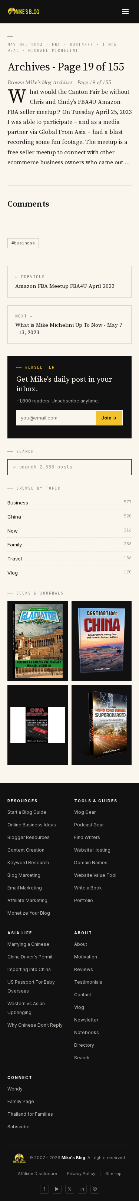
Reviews (83, 969)
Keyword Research (28, 862)
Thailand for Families (30, 1114)
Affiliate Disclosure (37, 1173)
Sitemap (113, 1173)
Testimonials (88, 982)
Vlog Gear (85, 812)
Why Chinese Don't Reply (35, 1025)
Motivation (85, 957)
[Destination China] (102, 641)
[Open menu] (125, 11)
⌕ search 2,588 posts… (44, 467)
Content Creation (25, 850)
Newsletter (86, 1020)
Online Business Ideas (31, 824)
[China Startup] (37, 725)
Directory (84, 1045)
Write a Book (88, 888)
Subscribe (18, 1126)
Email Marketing (24, 888)
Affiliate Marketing (27, 900)
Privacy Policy (81, 1173)
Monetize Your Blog (28, 913)
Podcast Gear (89, 824)
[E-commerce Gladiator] (37, 641)
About (80, 944)
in (82, 1189)
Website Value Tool (95, 875)
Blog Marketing (23, 875)
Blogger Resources (28, 837)
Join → (109, 418)
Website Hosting (92, 850)
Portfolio (83, 900)
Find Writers (87, 837)
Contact (82, 994)
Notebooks (86, 1032)
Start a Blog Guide (26, 812)
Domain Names (90, 862)
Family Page (20, 1101)
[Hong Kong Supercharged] (102, 725)
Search (81, 1057)
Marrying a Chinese (28, 944)
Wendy (15, 1089)
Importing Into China (29, 969)
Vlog (79, 1007)
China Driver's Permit (30, 957)
